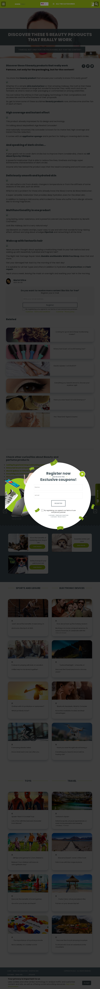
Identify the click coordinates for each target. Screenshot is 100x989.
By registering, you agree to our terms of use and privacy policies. (60, 511)
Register (58, 503)
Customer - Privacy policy (58, 517)
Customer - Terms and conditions (58, 515)
